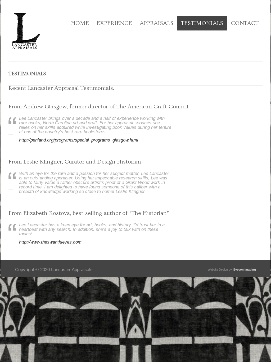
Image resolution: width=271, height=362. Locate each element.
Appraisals (156, 23)
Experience (114, 23)
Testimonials (202, 23)
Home (80, 23)
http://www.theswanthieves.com (50, 242)
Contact (245, 23)
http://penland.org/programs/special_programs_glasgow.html (78, 140)
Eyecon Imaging (244, 269)
